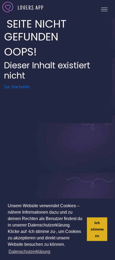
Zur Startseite (17, 86)
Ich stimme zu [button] (97, 229)
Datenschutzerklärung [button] (29, 251)
